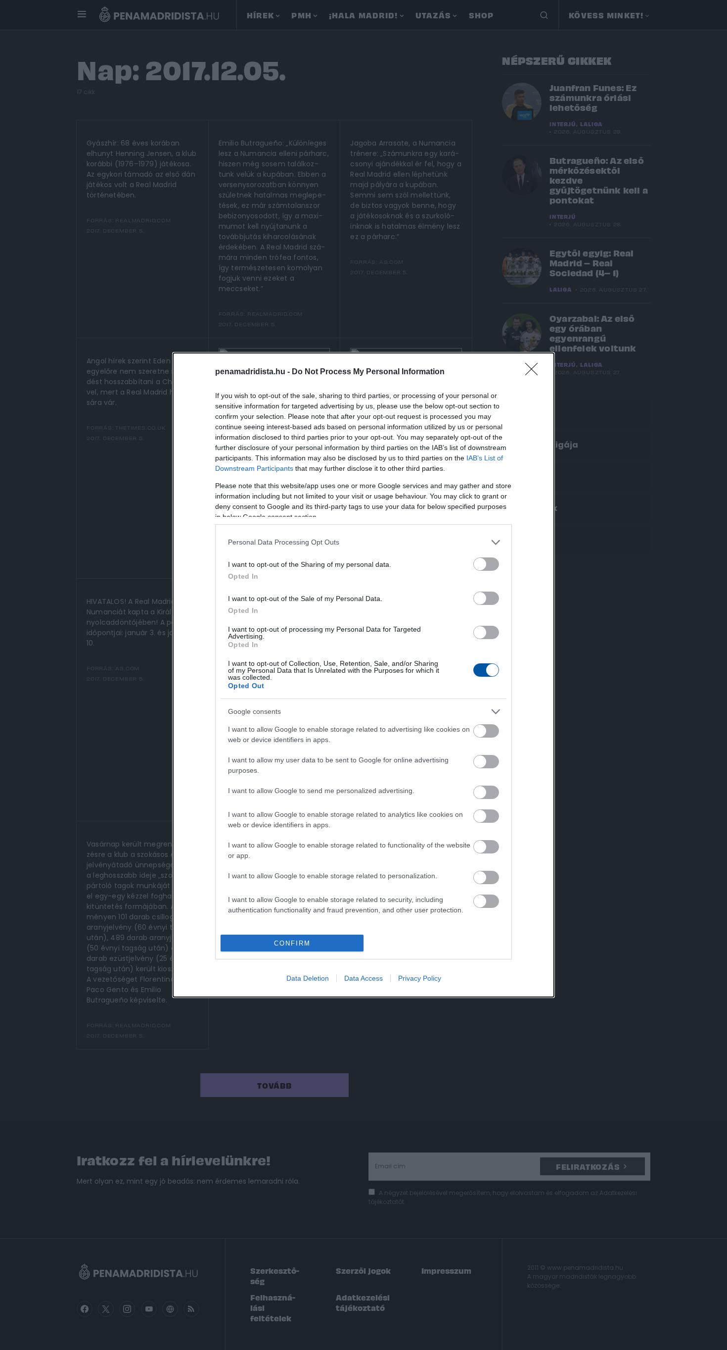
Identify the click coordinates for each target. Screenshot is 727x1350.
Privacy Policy (419, 978)
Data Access (363, 978)
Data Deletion (307, 978)
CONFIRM (292, 943)
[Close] (534, 372)
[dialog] (363, 675)
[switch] (486, 564)
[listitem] (363, 542)
